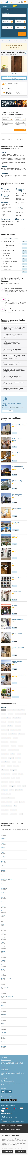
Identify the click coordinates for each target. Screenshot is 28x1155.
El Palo (19, 754)
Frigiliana (11, 758)
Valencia (3, 1028)
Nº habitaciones (5, 25)
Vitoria (2, 1037)
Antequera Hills (16, 522)
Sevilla (2, 1005)
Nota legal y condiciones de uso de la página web (11, 1125)
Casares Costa (5, 746)
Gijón (2, 901)
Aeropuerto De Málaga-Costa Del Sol (16, 710)
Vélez (20, 814)
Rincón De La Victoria (7, 802)
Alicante (3, 843)
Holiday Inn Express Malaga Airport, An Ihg (18, 467)
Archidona (18, 722)
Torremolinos (13, 810)
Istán (20, 762)
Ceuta (2, 883)
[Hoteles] (6, 2)
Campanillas (21, 734)
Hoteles (2, 40)
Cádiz (2, 874)
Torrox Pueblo (13, 814)
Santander (3, 992)
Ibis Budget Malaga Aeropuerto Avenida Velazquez (17, 495)
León (2, 928)
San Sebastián (4, 987)
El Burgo (13, 754)
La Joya (9, 766)
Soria (2, 1010)
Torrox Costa (5, 814)
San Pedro (22, 802)
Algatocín (11, 714)
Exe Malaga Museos (17, 550)
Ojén (24, 786)
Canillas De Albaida (6, 738)
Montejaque (12, 786)
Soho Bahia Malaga (17, 633)
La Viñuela (16, 766)
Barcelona (3, 861)
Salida (18, 19)
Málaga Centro (5, 770)
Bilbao (2, 865)
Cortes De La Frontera (14, 750)
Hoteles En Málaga (19, 40)
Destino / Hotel (5, 13)
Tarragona (3, 1014)
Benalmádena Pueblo (15, 730)
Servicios (10, 139)
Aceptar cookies (20, 1151)
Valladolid (3, 1032)
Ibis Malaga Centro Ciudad (17, 439)
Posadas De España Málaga (17, 453)
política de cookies (18, 1148)
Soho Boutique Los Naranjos (17, 662)
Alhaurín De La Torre (20, 714)
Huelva (3, 915)
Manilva (14, 774)
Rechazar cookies (7, 1151)
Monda (17, 782)
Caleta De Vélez (12, 734)
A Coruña (3, 834)
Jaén (2, 924)
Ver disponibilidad (20, 129)
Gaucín (14, 762)
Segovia (3, 1001)
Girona (3, 906)
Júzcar (3, 766)
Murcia (3, 956)
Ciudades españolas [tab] (6, 829)
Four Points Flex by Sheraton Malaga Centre (18, 481)
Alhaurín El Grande (6, 718)
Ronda (15, 802)
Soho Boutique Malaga (18, 619)
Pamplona (3, 974)
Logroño (3, 938)
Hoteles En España (10, 40)
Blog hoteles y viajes (7, 1081)
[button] (25, 2)
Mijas (18, 778)
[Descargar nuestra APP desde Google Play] (5, 1099)
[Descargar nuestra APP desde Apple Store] (13, 1099)
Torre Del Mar (5, 810)
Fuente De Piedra (6, 762)
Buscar (22, 34)
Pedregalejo (4, 790)
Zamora (3, 1041)
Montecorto (4, 786)
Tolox (15, 806)
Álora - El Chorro (17, 718)
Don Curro (14, 564)
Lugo (2, 942)
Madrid (3, 947)
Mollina (11, 782)
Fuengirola (18, 758)
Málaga (3, 951)
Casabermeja (5, 742)
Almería (3, 847)
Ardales (3, 726)
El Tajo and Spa (16, 577)
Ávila (2, 852)
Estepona (4, 758)
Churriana (13, 746)
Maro (13, 778)
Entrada (5, 19)
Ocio (11, 6)
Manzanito (15, 689)
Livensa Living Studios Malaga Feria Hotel (18, 648)
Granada (3, 910)
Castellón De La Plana (6, 879)
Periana (11, 790)
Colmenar (20, 746)
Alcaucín (4, 714)
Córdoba (3, 892)
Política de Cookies (5, 1129)
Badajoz (3, 856)
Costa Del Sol (5, 754)
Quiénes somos (6, 1060)
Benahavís (10, 726)
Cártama (15, 738)
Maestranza (15, 536)
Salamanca (4, 983)
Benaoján (4, 734)
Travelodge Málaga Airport (19, 425)
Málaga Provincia (6, 774)
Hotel (3, 139)
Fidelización (5, 1070)
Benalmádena (5, 730)
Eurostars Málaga (16, 508)
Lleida (2, 933)
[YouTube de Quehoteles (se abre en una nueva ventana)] (10, 1091)
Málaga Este (14, 770)
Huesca (3, 919)
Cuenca (3, 897)
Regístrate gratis (8, 294)
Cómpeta (4, 750)
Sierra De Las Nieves (6, 806)
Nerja (19, 786)
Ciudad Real (4, 888)
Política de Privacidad (15, 1129)
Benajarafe (18, 726)
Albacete (3, 838)
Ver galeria (15, 73)
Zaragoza (3, 1046)
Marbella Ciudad (5, 778)
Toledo (2, 1023)
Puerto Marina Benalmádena (8, 798)
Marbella (20, 774)
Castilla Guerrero (16, 591)
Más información (19, 139)
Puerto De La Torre (6, 794)
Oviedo (3, 965)
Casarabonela (13, 742)
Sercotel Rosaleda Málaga (19, 675)
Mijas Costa (4, 782)
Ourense (3, 960)
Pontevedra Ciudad (6, 978)
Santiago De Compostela (7, 996)
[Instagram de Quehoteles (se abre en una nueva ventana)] (6, 1091)
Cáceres (3, 870)
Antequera (10, 722)
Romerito (14, 605)
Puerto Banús (19, 790)
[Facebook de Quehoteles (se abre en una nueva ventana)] (2, 1091)
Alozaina (4, 722)
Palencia (3, 969)
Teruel (2, 1019)
